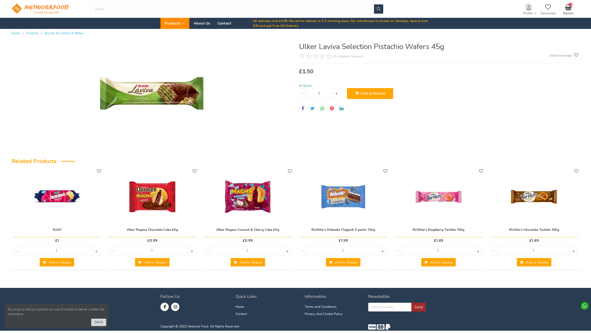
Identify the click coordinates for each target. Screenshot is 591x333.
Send (418, 307)
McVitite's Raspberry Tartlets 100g (438, 230)
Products (173, 23)
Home (16, 33)
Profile (528, 13)
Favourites (548, 13)
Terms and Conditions (321, 307)
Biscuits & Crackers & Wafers (64, 33)
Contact (224, 23)
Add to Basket (373, 93)
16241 (56, 230)
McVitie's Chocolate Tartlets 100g (534, 230)
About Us (202, 23)
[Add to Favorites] (575, 55)
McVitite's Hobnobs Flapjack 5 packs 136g (343, 230)
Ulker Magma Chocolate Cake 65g (152, 230)
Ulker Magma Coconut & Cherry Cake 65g (247, 230)
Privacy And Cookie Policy (323, 314)
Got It (99, 322)
